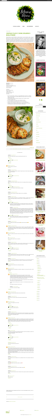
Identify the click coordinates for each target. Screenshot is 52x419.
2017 (37, 291)
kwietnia (38, 284)
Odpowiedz (9, 157)
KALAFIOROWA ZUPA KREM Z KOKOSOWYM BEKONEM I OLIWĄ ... (41, 275)
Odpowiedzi (10, 158)
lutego (38, 287)
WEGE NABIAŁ (37, 136)
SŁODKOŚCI (37, 132)
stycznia (38, 289)
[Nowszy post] (6, 397)
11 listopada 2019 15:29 (14, 253)
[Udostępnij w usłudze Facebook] (32, 147)
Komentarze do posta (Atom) (12, 401)
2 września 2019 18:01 (16, 215)
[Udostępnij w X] (31, 147)
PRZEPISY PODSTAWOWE (39, 128)
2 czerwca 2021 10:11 (15, 325)
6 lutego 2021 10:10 (15, 306)
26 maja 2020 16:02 (13, 258)
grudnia (38, 265)
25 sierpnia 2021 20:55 (13, 356)
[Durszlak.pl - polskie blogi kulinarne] (37, 410)
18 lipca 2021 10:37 (13, 342)
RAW (36, 130)
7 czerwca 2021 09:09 (12, 330)
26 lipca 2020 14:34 (11, 268)
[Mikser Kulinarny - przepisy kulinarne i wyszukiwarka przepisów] (7, 413)
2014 (37, 296)
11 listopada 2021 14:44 (14, 361)
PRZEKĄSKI (37, 126)
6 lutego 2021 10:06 (12, 301)
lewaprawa (9, 225)
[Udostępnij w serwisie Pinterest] (33, 147)
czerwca (38, 280)
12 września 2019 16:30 (13, 225)
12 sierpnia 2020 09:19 (15, 286)
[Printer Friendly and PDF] (9, 146)
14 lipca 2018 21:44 (12, 165)
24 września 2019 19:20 (12, 232)
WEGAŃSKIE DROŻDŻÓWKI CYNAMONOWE (41, 225)
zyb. (8, 232)
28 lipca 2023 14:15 (13, 370)
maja (38, 282)
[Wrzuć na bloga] (30, 147)
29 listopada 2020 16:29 (14, 296)
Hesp (8, 268)
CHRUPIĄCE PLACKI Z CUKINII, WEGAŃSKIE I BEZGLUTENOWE (40, 160)
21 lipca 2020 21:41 (11, 263)
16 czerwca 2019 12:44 (13, 221)
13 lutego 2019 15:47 (15, 202)
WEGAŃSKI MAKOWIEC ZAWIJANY (40, 186)
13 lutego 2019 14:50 (13, 196)
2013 (37, 298)
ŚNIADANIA (37, 140)
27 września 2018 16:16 (16, 175)
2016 (37, 293)
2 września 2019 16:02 (15, 207)
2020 (37, 260)
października (38, 268)
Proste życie (9, 342)
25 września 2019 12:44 (12, 237)
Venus (8, 301)
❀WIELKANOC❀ (38, 142)
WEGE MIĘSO (37, 134)
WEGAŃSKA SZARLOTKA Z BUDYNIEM (40, 250)
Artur (8, 263)
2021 (37, 258)
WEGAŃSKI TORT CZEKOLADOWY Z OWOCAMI (41, 173)
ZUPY (36, 138)
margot (9, 165)
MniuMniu (11, 175)
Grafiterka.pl (30, 414)
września (38, 270)
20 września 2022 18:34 (13, 366)
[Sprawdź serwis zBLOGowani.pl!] (22, 410)
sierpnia (38, 272)
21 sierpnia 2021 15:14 (12, 346)
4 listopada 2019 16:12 (13, 242)
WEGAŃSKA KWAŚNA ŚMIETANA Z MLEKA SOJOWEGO (40, 211)
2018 (37, 263)
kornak (9, 346)
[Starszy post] (33, 397)
